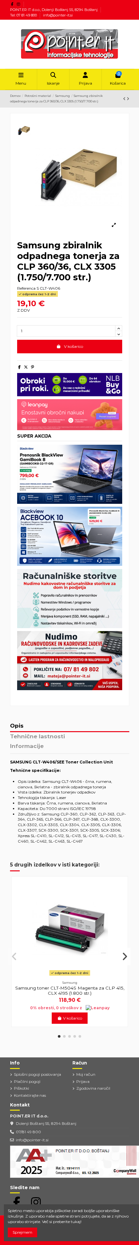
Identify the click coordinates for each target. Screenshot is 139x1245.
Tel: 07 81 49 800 (24, 15)
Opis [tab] (17, 726)
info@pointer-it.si (58, 15)
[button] (59, 1036)
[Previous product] (125, 98)
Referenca (26, 288)
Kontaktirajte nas (30, 1095)
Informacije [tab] (27, 746)
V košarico (73, 346)
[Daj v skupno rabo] (19, 367)
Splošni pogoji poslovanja (37, 1074)
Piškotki (21, 1088)
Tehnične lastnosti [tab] (37, 737)
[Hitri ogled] (70, 976)
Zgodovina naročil (93, 1088)
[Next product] (128, 98)
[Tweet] (26, 367)
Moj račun (85, 1074)
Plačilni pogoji (27, 1081)
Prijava (83, 1081)
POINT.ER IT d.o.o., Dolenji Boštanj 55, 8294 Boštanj (54, 9)
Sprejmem (22, 1232)
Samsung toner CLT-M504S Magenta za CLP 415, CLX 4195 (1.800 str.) (69, 990)
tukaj (75, 1221)
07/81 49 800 (28, 1131)
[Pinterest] (32, 367)
